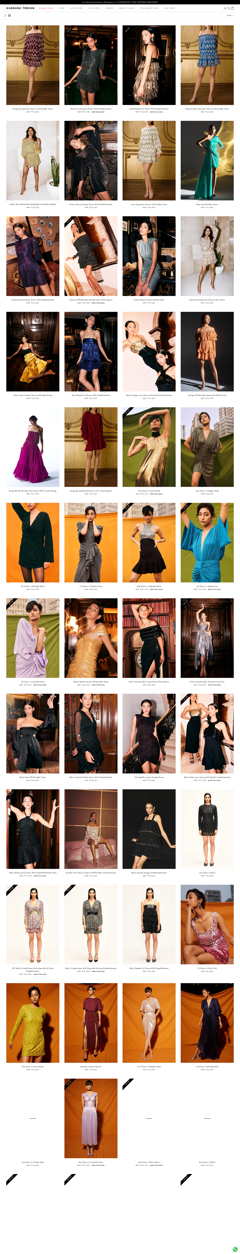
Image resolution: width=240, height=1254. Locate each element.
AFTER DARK (76, 8)
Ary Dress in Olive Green (33, 1066)
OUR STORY (169, 8)
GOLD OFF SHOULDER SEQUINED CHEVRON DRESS (33, 204)
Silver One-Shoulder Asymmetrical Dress (207, 681)
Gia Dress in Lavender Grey (91, 1162)
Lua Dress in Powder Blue (33, 1162)
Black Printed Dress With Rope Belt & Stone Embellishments (90, 968)
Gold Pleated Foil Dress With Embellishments (149, 109)
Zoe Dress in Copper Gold (207, 491)
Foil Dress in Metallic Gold (149, 1066)
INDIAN (110, 8)
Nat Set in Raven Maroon (91, 1066)
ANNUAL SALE (46, 8)
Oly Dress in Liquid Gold (149, 491)
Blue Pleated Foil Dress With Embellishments (91, 395)
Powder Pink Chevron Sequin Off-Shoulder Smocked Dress (91, 872)
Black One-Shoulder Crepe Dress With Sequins (149, 681)
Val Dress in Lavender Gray (32, 681)
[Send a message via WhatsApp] (235, 1249)
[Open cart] (232, 8)
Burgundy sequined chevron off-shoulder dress (33, 109)
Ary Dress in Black (207, 872)
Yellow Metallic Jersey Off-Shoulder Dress (91, 681)
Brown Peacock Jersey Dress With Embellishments (91, 204)
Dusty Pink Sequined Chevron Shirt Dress (207, 300)
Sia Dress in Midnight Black (33, 586)
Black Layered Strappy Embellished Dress (149, 872)
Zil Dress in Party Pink (207, 968)
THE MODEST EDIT (149, 8)
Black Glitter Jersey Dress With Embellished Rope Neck (32, 872)
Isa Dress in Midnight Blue (207, 1066)
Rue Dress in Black (207, 1162)
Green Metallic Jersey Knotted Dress (149, 300)
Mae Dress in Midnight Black (149, 586)
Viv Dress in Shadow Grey (91, 586)
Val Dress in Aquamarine (207, 586)
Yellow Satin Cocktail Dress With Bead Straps (32, 395)
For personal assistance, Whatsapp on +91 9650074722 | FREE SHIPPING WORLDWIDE (120, 2)
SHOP (62, 8)
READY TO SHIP (127, 8)
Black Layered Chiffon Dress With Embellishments (91, 777)
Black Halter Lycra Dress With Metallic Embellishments (207, 777)
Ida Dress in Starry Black (149, 1162)
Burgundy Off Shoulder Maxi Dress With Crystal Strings (33, 491)
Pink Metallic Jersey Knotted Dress (149, 777)
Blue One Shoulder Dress (207, 204)
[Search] (229, 8)
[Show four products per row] (9, 15)
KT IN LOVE (94, 8)
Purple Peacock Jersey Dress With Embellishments (33, 300)
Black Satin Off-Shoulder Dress (33, 777)
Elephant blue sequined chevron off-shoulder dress (207, 109)
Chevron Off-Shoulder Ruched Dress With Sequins (91, 300)
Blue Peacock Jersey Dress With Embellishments (90, 109)
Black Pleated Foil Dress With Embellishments (149, 968)
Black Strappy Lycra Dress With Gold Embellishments (149, 395)
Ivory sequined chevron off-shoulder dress (149, 204)
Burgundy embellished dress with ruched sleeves (91, 491)
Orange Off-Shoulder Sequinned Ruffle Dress (207, 395)
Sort (230, 15)
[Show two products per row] (5, 15)
